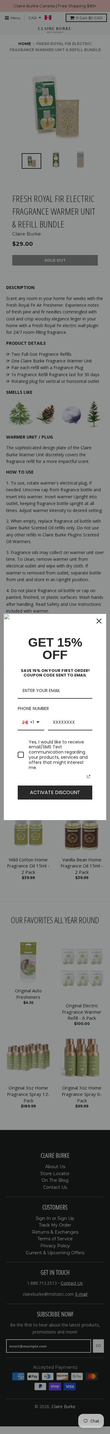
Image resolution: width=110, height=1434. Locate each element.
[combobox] (31, 722)
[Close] (99, 621)
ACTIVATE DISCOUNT (55, 792)
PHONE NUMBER (33, 708)
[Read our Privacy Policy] (88, 776)
